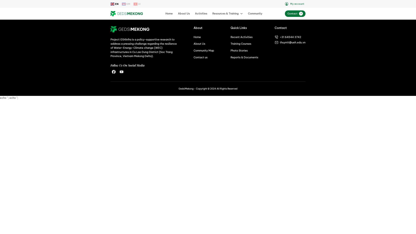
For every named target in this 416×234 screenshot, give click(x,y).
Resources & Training (225, 13)
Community (255, 13)
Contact (292, 13)
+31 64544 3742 (290, 37)
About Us (184, 13)
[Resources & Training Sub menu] (241, 13)
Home (169, 13)
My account (297, 3)
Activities (201, 13)
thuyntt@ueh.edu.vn (293, 42)
